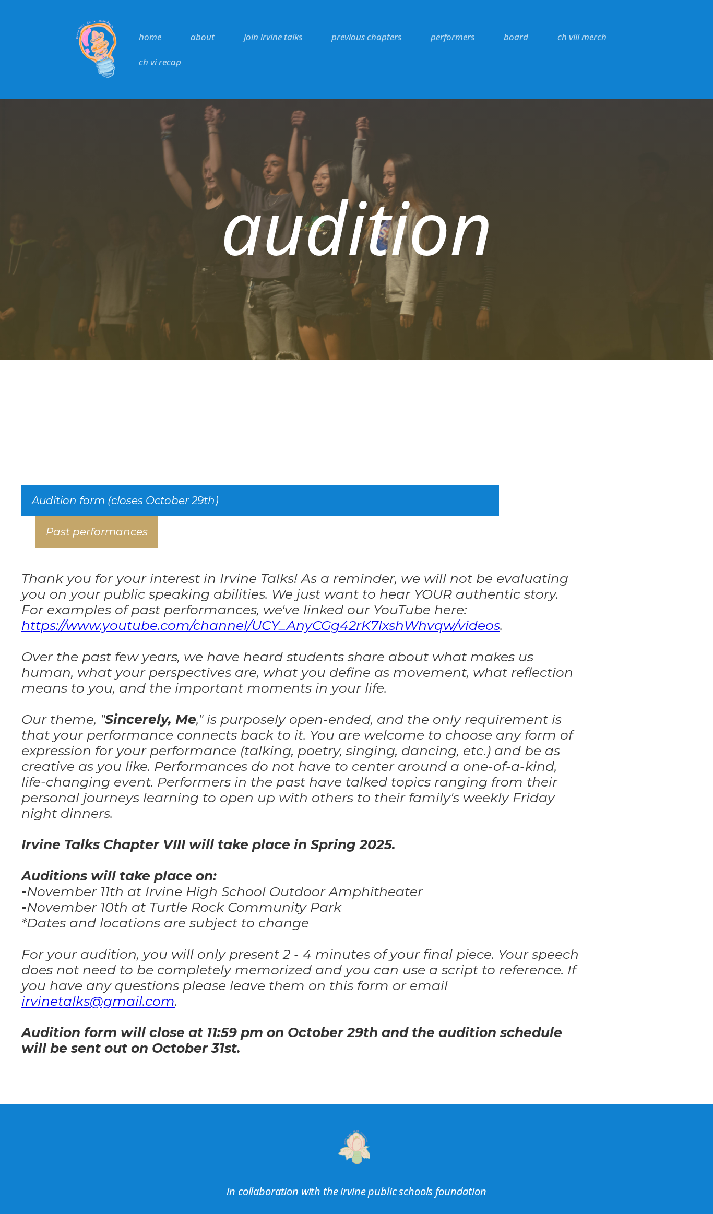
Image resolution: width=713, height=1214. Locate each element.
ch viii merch (582, 37)
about (203, 37)
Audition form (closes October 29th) (125, 500)
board (516, 37)
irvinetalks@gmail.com (98, 1001)
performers (452, 37)
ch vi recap (160, 62)
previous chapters (366, 37)
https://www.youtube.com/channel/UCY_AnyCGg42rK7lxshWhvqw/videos (260, 625)
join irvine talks (273, 37)
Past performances (97, 532)
